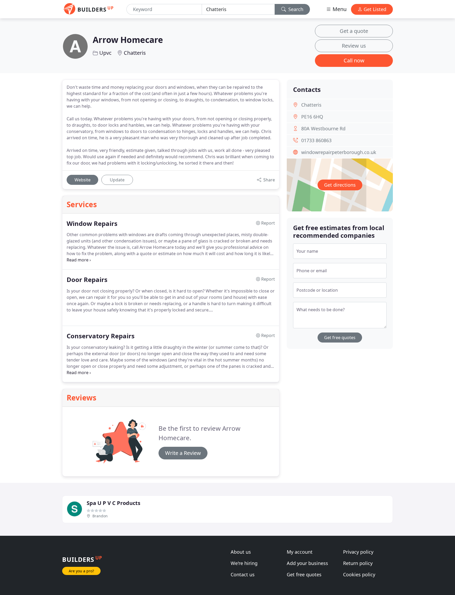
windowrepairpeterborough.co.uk (338, 152)
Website (83, 180)
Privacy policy (358, 552)
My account (300, 552)
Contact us (243, 574)
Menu (339, 9)
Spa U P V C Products (113, 503)
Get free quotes (339, 337)
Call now (354, 60)
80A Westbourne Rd (323, 128)
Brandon (100, 515)
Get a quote (354, 30)
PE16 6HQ (312, 116)
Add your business (307, 563)
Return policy (358, 563)
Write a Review (183, 453)
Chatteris (135, 52)
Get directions (340, 185)
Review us (354, 45)
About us (241, 552)
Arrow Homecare (128, 39)
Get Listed (374, 9)
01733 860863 (316, 140)
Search (295, 9)
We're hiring (244, 563)
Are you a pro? (81, 570)
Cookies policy (359, 574)
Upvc (105, 52)
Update (117, 180)
